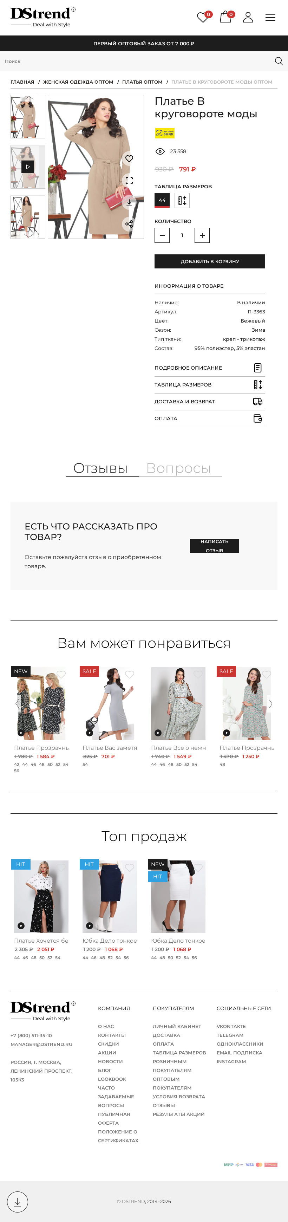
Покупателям (174, 1008)
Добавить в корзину (210, 261)
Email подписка (239, 1052)
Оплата (163, 1044)
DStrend (133, 1201)
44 (162, 200)
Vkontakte (231, 1026)
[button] (29, 99)
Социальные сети (243, 1008)
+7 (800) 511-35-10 (31, 1035)
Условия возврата (179, 1096)
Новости (110, 1061)
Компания (114, 1008)
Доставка (166, 1035)
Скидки (108, 1044)
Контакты (112, 1035)
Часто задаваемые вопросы (116, 1096)
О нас (106, 1026)
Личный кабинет (177, 1026)
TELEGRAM (230, 1035)
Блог (105, 1070)
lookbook (112, 1079)
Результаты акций (179, 1114)
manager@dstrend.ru (41, 1044)
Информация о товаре (189, 286)
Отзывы (164, 1105)
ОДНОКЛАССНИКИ (240, 1044)
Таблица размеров (179, 1052)
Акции (107, 1052)
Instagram (231, 1061)
